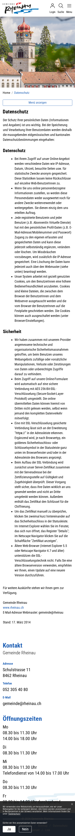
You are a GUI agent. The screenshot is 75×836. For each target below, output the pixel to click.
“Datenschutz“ (14, 814)
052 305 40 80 (15, 689)
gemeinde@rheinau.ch (22, 703)
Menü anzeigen (38, 102)
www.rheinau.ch (13, 607)
